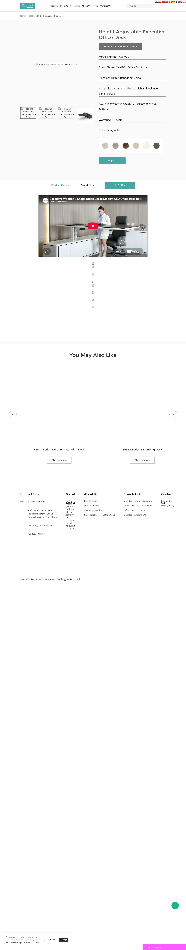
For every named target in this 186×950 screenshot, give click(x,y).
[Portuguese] (167, 2)
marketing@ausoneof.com (40, 525)
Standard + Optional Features (120, 46)
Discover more (59, 460)
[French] (177, 2)
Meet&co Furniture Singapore (138, 501)
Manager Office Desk (53, 16)
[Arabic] (181, 2)
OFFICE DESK (34, 16)
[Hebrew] (156, 2)
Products (54, 6)
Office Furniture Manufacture (138, 505)
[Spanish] (160, 2)
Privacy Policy (167, 505)
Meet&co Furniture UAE (135, 514)
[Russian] (163, 2)
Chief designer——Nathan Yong (99, 514)
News (95, 6)
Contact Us (105, 6)
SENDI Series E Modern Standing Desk (59, 449)
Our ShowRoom (91, 505)
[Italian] (170, 2)
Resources (75, 6)
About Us (86, 6)
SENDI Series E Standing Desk (142, 449)
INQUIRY (112, 160)
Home (23, 16)
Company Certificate (94, 510)
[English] (184, 2)
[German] (174, 2)
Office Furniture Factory (135, 510)
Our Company (91, 501)
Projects (64, 6)
